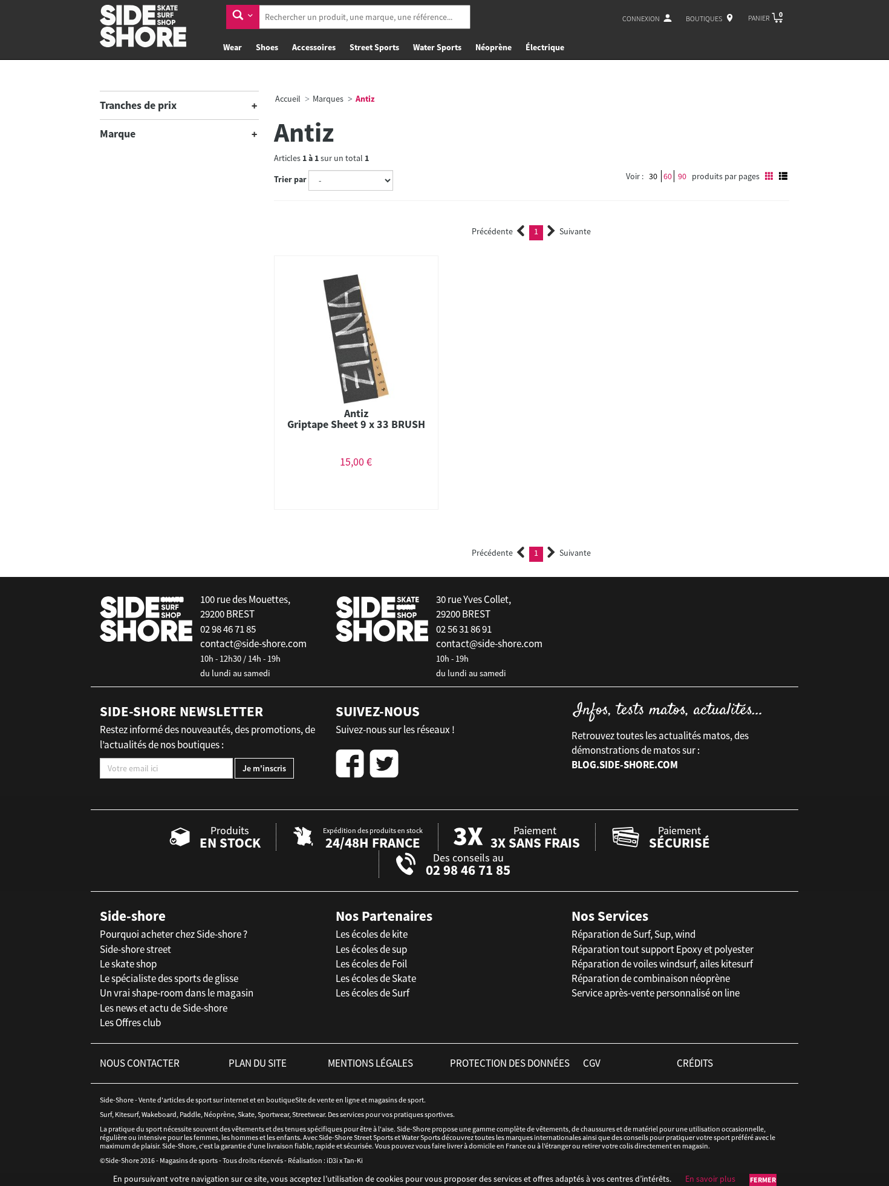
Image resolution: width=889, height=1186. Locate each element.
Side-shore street (135, 949)
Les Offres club (130, 1022)
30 (653, 176)
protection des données (510, 1063)
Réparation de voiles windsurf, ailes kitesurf (662, 963)
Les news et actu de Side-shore (163, 1008)
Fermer (763, 1179)
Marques (328, 98)
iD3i (332, 1160)
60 (667, 176)
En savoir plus (710, 1178)
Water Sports (437, 47)
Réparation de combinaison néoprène (651, 978)
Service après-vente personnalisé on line (656, 993)
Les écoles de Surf (372, 993)
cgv (592, 1063)
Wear (232, 47)
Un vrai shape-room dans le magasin (176, 993)
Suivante (575, 231)
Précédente (492, 231)
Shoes (267, 47)
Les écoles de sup (371, 949)
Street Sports (374, 47)
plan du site (258, 1063)
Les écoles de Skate (376, 978)
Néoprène (493, 47)
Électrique (545, 47)
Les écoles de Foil (371, 963)
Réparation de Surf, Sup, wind (633, 934)
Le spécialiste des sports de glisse (169, 978)
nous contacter (140, 1063)
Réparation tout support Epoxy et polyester (663, 949)
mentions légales (370, 1063)
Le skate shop (128, 963)
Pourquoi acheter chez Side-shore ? (173, 934)
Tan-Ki (353, 1160)
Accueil (288, 98)
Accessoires (314, 47)
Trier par (290, 179)
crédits (695, 1063)
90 (682, 176)
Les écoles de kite (372, 934)
